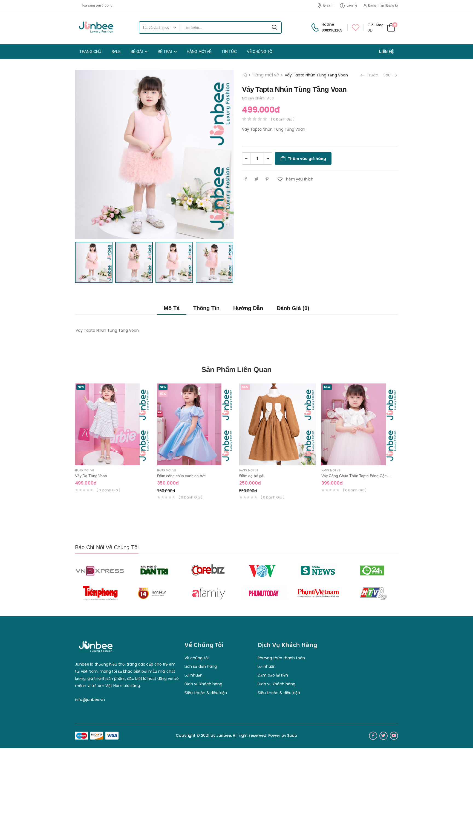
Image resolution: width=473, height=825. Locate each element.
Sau (387, 75)
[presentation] (407, 447)
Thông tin (206, 308)
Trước (372, 75)
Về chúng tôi (260, 51)
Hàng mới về (199, 51)
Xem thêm (113, 458)
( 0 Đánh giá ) (283, 119)
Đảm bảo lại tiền (273, 675)
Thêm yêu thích (298, 179)
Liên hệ (352, 5)
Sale (116, 51)
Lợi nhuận (193, 675)
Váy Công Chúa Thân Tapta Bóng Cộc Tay (357, 476)
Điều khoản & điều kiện (205, 692)
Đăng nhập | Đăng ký (383, 5)
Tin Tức (229, 51)
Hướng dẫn (248, 308)
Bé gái (137, 51)
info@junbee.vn (90, 699)
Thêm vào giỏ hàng (307, 158)
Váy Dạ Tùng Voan (91, 476)
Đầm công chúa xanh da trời (181, 476)
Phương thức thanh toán (281, 658)
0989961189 (332, 30)
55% (245, 387)
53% (163, 394)
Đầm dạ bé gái (251, 476)
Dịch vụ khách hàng (203, 684)
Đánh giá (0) (293, 308)
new (81, 387)
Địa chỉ (328, 5)
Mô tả (172, 308)
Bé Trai (165, 51)
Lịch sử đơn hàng (200, 666)
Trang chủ (90, 51)
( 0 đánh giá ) (108, 490)
